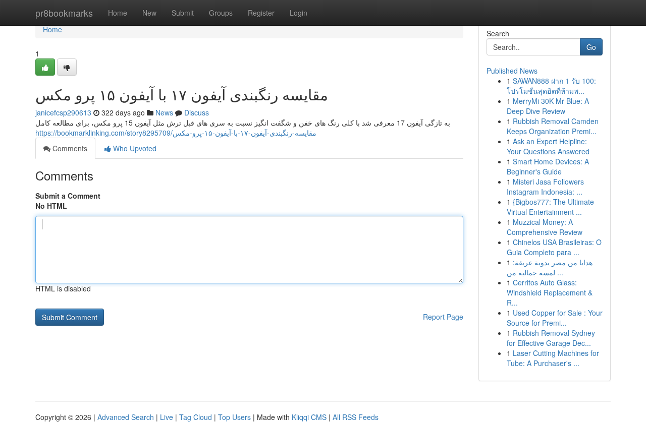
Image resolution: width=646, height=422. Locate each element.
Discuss (196, 112)
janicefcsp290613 (63, 112)
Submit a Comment (67, 196)
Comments (68, 148)
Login (298, 13)
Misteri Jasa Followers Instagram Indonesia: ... (545, 186)
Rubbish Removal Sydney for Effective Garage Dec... (551, 338)
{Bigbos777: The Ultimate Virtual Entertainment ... (550, 207)
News (164, 112)
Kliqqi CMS (309, 417)
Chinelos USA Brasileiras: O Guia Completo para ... (554, 247)
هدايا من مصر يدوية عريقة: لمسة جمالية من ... (550, 267)
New (149, 13)
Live (166, 417)
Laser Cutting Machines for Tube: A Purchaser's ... (553, 358)
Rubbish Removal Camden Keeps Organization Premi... (553, 126)
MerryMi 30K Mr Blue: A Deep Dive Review (548, 106)
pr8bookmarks (64, 12)
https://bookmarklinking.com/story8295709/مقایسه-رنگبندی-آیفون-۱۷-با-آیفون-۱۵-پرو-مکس (175, 133)
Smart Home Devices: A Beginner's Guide (548, 166)
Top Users (234, 417)
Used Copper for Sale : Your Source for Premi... (555, 318)
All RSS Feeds (356, 417)
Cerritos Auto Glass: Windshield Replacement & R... (550, 292)
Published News (512, 71)
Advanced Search (125, 417)
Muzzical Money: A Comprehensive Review (544, 227)
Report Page (443, 317)
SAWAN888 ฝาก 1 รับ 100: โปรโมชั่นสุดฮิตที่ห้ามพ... (551, 86)
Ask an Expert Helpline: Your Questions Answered (548, 146)
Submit (183, 13)
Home (117, 13)
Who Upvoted (133, 148)
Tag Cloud (195, 417)
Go (591, 47)
